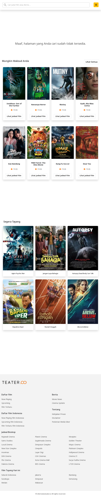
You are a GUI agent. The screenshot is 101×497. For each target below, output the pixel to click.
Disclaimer (56, 418)
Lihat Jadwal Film (14, 116)
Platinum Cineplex (76, 448)
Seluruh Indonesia (8, 475)
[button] (96, 4)
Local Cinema (6, 444)
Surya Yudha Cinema (77, 460)
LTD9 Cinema (74, 464)
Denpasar (39, 479)
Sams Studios (7, 440)
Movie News (57, 399)
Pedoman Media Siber (61, 422)
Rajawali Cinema (8, 437)
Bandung (72, 475)
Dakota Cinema (7, 464)
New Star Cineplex (9, 448)
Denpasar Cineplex (42, 444)
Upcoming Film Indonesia (11, 422)
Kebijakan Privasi (59, 414)
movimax (5, 452)
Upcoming (5, 403)
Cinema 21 (73, 456)
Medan (4, 483)
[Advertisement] (50, 348)
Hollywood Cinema (76, 452)
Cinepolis (38, 448)
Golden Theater (75, 440)
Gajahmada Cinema (43, 440)
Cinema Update (58, 403)
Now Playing (6, 399)
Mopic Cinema (74, 444)
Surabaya (5, 479)
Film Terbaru (6, 407)
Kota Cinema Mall (42, 460)
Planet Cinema (41, 437)
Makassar (39, 483)
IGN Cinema (6, 456)
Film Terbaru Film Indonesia (12, 426)
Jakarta (38, 475)
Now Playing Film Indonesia (12, 418)
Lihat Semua (91, 61)
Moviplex (72, 437)
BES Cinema (40, 464)
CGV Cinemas (40, 456)
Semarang (73, 479)
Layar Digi (39, 452)
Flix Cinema (6, 460)
